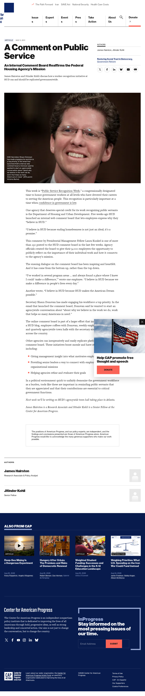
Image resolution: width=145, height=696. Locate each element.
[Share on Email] (128, 69)
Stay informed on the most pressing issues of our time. (104, 626)
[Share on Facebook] (107, 69)
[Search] (121, 21)
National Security (80, 4)
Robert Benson (46, 576)
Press (78, 19)
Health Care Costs (100, 4)
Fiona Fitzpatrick (11, 576)
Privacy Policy (117, 677)
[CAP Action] (13, 676)
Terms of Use (117, 673)
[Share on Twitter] (100, 69)
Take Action (92, 19)
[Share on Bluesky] (121, 69)
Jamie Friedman (117, 576)
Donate (133, 17)
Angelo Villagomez (25, 576)
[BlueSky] (36, 640)
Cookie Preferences (120, 686)
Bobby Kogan (129, 576)
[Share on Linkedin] (114, 69)
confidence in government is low (57, 203)
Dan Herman (57, 576)
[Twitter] (6, 640)
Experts (50, 19)
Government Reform (106, 61)
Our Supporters (118, 683)
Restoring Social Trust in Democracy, (115, 59)
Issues (35, 19)
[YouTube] (18, 640)
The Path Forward (44, 4)
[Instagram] (24, 640)
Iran (57, 4)
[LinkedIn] (30, 640)
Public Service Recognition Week (61, 191)
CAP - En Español (119, 680)
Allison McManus (117, 578)
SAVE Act (65, 4)
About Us (112, 19)
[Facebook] (12, 640)
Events (64, 19)
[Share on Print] (135, 69)
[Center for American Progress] (9, 13)
